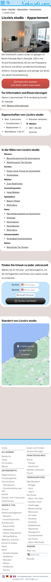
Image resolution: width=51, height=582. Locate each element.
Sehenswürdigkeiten (12, 512)
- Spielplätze (8, 529)
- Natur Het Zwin (35, 498)
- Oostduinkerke (35, 535)
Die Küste (31, 495)
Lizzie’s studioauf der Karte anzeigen (26, 350)
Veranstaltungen (35, 451)
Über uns (31, 550)
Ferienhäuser (8, 481)
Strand (5, 509)
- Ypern (30, 491)
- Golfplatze (7, 566)
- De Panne (32, 539)
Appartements (9, 475)
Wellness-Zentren (10, 539)
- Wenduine (32, 512)
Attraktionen (8, 523)
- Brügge (31, 485)
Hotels (5, 494)
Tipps (4, 459)
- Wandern (7, 560)
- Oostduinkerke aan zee (12, 489)
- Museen (6, 516)
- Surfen (6, 570)
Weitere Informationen (18, 105)
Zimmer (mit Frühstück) (13, 497)
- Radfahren (7, 556)
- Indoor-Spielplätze (11, 533)
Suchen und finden (27, 301)
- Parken (31, 463)
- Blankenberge (34, 508)
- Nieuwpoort (8, 485)
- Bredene (32, 518)
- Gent (30, 488)
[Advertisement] (25, 141)
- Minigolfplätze (9, 536)
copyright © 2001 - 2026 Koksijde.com (25, 579)
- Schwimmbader (10, 553)
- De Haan (32, 515)
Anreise (16, 284)
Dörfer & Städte (9, 543)
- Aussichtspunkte (10, 519)
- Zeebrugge (33, 505)
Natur (4, 546)
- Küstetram (32, 466)
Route (30, 459)
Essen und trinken (35, 448)
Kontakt (30, 558)
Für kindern (7, 463)
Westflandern (33, 481)
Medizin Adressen (35, 469)
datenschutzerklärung (40, 576)
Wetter (5, 466)
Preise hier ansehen (25, 83)
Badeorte (6, 456)
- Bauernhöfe (8, 526)
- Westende (32, 528)
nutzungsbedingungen (24, 576)
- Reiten (6, 563)
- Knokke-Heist (34, 502)
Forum (30, 473)
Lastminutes (8, 501)
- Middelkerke (33, 525)
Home (4, 448)
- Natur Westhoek (35, 542)
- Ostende (32, 522)
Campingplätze (9, 478)
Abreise (16, 290)
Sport (4, 549)
